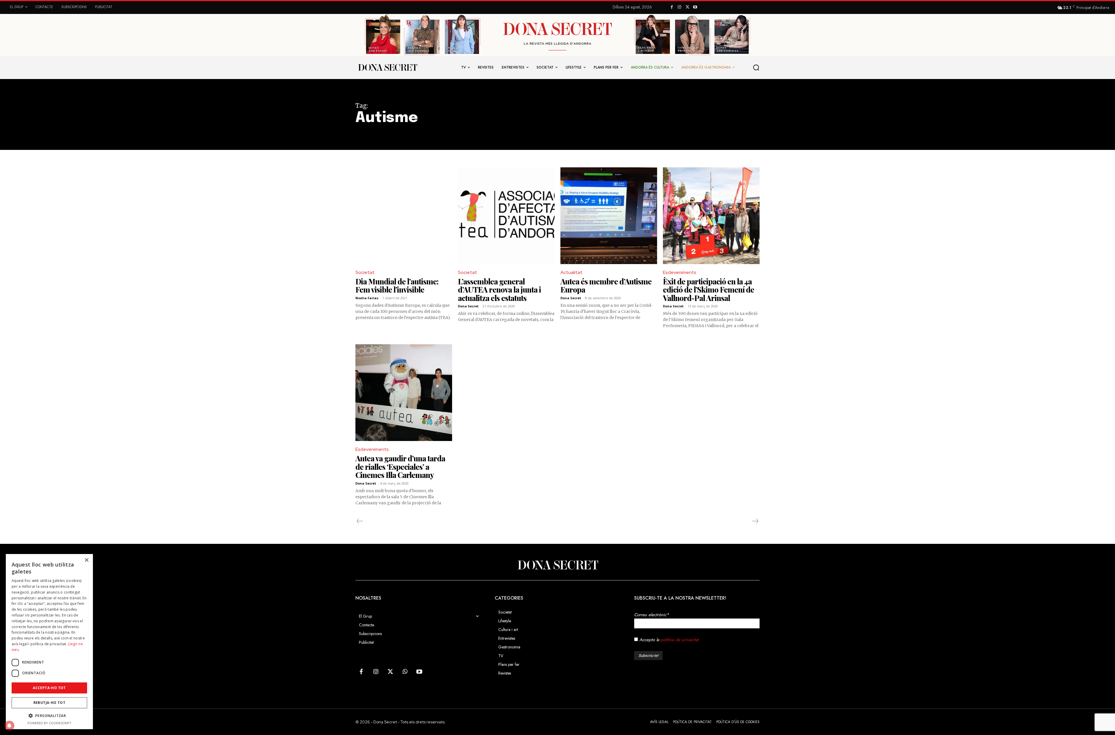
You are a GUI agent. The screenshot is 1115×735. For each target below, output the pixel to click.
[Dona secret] (387, 67)
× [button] (86, 560)
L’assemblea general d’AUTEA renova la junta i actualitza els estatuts (499, 289)
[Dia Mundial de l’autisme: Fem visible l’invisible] (403, 215)
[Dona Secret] (557, 565)
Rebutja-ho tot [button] (49, 702)
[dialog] (49, 641)
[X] (687, 7)
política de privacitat (680, 640)
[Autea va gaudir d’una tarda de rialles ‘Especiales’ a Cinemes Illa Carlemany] (403, 392)
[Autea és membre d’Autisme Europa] (608, 215)
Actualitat (571, 272)
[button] (756, 67)
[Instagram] (679, 7)
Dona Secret (468, 306)
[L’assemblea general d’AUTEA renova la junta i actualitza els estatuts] (506, 215)
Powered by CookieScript (49, 723)
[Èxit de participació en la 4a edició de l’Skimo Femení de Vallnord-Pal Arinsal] (711, 215)
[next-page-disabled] (755, 521)
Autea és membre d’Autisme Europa (606, 285)
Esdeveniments (679, 272)
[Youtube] (695, 7)
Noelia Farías (366, 298)
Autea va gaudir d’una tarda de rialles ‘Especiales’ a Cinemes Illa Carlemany (400, 466)
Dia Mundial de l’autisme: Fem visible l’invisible (396, 285)
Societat (365, 272)
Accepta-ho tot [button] (49, 687)
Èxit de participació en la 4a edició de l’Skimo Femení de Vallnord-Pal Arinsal (708, 289)
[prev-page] (359, 521)
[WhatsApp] (405, 672)
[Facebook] (671, 7)
